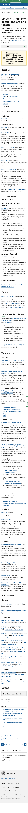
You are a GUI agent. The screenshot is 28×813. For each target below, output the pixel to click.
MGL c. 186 (4, 119)
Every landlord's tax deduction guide (11, 640)
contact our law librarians (18, 40)
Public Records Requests (9, 791)
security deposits (13, 96)
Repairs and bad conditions (10, 99)
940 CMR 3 (4, 257)
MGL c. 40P (4, 127)
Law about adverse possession (17, 189)
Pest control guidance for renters (12, 407)
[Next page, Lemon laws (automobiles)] (25, 744)
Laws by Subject (10, 7)
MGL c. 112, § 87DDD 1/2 (7, 147)
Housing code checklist (7, 561)
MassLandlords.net (6, 519)
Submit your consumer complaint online (11, 471)
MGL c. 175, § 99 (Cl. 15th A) (8, 169)
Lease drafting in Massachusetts (10, 657)
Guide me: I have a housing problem (11, 544)
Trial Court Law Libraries (17, 12)
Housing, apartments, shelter (9, 83)
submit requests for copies (13, 303)
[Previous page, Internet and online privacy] (2, 744)
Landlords (4, 512)
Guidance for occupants (10, 501)
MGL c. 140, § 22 (5, 160)
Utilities (5, 104)
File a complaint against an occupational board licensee (13, 482)
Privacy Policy (5, 787)
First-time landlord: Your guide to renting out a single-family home (13, 648)
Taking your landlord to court (11, 101)
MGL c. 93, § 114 (5, 133)
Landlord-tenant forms (7, 296)
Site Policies (15, 787)
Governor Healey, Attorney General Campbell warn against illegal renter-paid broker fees (12, 446)
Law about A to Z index (21, 7)
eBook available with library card (14, 630)
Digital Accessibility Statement (10, 783)
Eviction (5, 94)
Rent (4, 96)
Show (5, 14)
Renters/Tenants (6, 575)
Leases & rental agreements (9, 662)
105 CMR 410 (4, 209)
